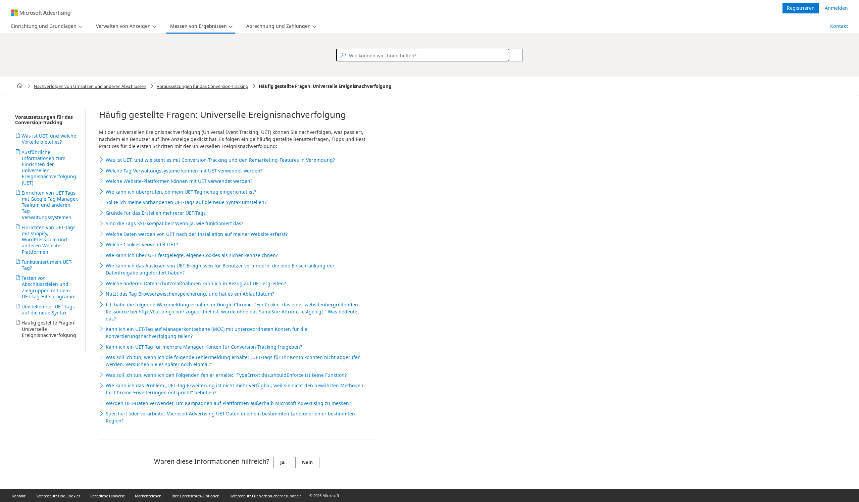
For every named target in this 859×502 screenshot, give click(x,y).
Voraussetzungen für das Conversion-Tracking (202, 86)
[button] (46, 26)
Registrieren (801, 8)
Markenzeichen (148, 495)
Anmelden (836, 8)
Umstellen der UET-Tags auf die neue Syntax (48, 309)
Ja (282, 462)
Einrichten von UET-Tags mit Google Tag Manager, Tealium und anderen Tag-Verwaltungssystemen (50, 205)
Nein (307, 462)
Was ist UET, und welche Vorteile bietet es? (49, 139)
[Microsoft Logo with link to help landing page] (41, 12)
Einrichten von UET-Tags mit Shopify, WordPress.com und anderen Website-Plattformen (48, 239)
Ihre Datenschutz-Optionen (195, 495)
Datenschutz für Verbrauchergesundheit (265, 495)
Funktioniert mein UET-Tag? (47, 265)
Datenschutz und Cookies (58, 495)
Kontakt (839, 26)
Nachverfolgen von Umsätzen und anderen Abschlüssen (90, 86)
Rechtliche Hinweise (107, 495)
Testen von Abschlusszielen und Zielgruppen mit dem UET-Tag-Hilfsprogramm (48, 287)
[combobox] (423, 55)
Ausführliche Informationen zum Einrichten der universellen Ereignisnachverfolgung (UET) (49, 167)
